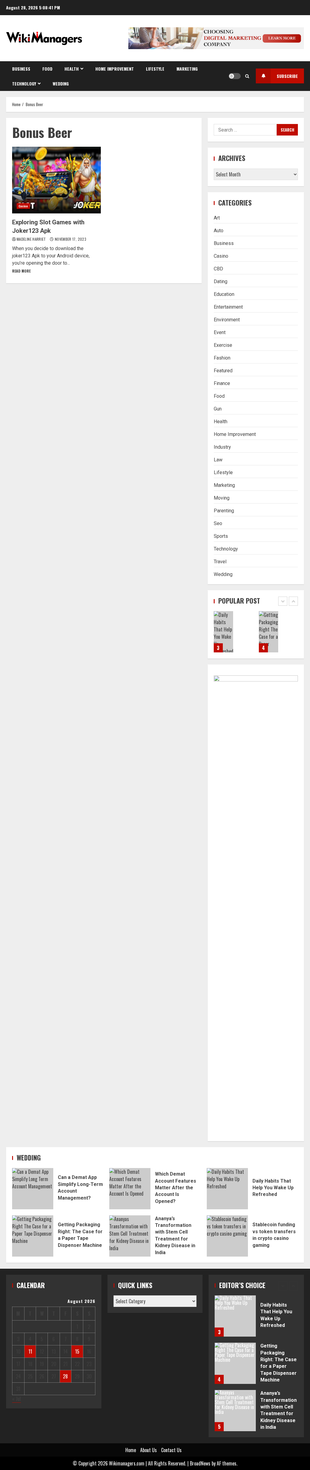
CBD (218, 269)
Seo (218, 523)
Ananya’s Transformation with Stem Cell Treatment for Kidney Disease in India (129, 1236)
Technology (24, 83)
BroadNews (200, 1463)
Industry (222, 447)
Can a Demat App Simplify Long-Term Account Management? (32, 1188)
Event (220, 332)
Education (224, 294)
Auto (218, 230)
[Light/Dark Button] (235, 76)
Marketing (187, 68)
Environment (227, 320)
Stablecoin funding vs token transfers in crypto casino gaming (227, 1236)
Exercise (223, 345)
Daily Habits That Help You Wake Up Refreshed (223, 631)
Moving (221, 498)
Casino (23, 206)
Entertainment (228, 307)
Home (130, 1450)
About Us (148, 1450)
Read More (21, 270)
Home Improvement (114, 68)
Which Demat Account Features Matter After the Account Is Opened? (129, 1188)
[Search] (247, 76)
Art (217, 218)
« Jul (16, 1398)
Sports (221, 536)
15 (77, 1351)
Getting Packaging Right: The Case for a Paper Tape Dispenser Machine (269, 631)
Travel (220, 561)
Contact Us (171, 1450)
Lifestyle (155, 68)
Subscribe (287, 76)
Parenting (224, 511)
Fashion (222, 358)
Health (71, 68)
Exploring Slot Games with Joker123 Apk (56, 180)
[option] (233, 634)
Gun (218, 409)
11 (30, 1351)
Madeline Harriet (32, 239)
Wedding (61, 83)
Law (218, 460)
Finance (222, 383)
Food (47, 68)
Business (21, 68)
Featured (223, 370)
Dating (220, 281)
